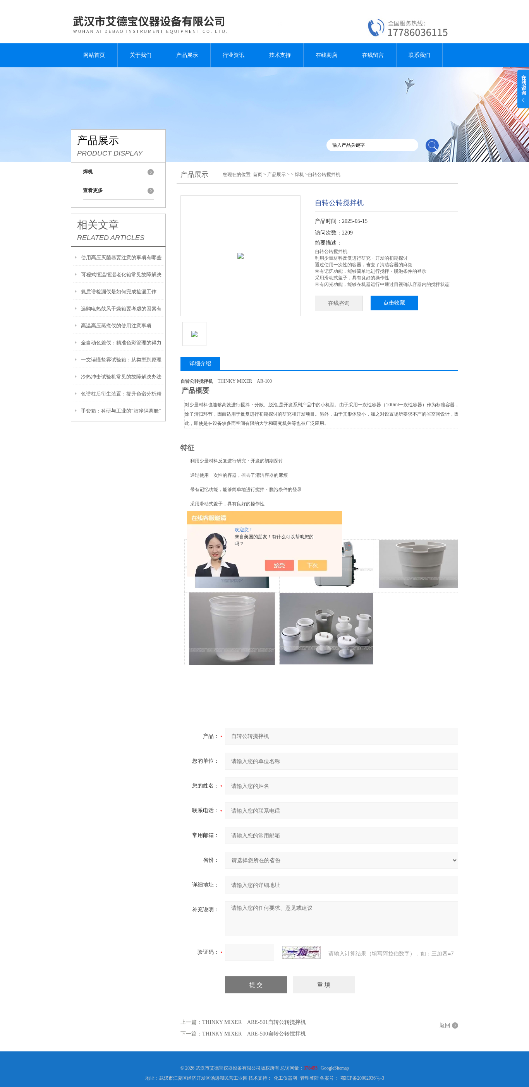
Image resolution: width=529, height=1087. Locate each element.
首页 (257, 174)
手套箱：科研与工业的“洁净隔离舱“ (121, 411)
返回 (445, 1025)
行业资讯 (233, 55)
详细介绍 (200, 363)
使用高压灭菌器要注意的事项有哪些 (121, 257)
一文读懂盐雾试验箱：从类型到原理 (121, 360)
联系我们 (419, 55)
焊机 (299, 174)
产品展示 (187, 55)
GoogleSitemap (335, 1068)
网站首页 (94, 55)
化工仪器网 (285, 1078)
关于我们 (140, 55)
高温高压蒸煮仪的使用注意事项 (116, 326)
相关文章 (98, 225)
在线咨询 (339, 303)
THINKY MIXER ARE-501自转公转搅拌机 (254, 1022)
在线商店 (326, 55)
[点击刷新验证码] (301, 952)
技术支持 (280, 55)
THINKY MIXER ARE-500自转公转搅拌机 (254, 1034)
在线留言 (373, 55)
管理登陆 (309, 1078)
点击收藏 (394, 303)
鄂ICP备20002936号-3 (362, 1078)
